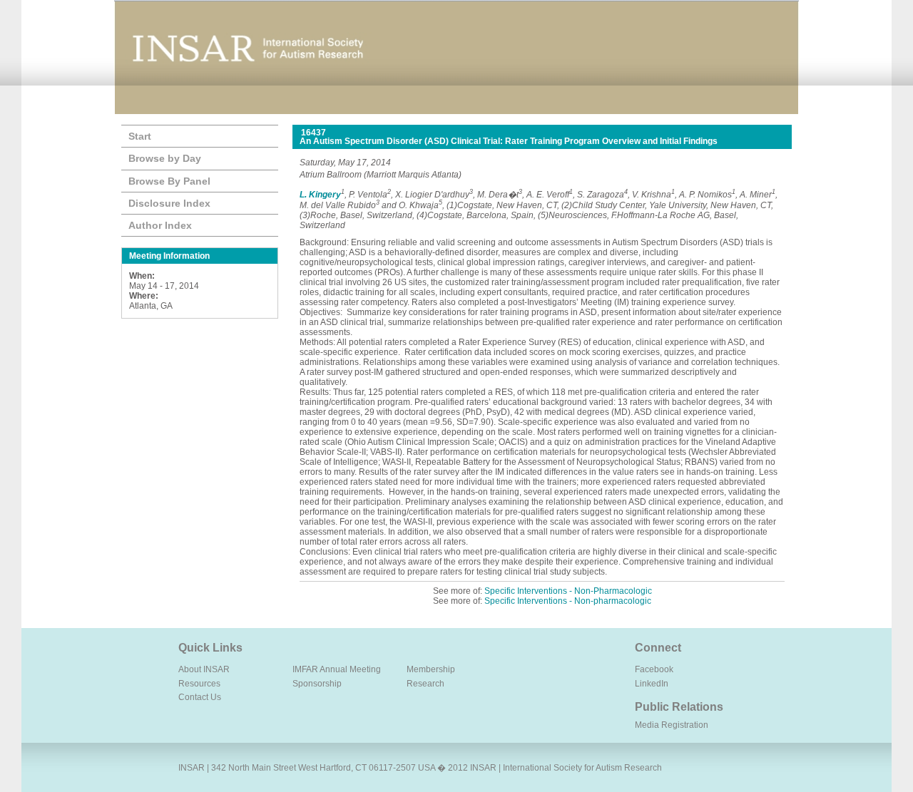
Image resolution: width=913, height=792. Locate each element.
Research (425, 684)
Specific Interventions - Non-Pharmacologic (568, 591)
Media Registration (671, 725)
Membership (431, 669)
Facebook (654, 669)
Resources (199, 684)
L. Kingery (320, 195)
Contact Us (199, 697)
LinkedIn (651, 684)
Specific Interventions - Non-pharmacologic (567, 601)
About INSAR (204, 669)
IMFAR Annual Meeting (336, 669)
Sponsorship (317, 684)
